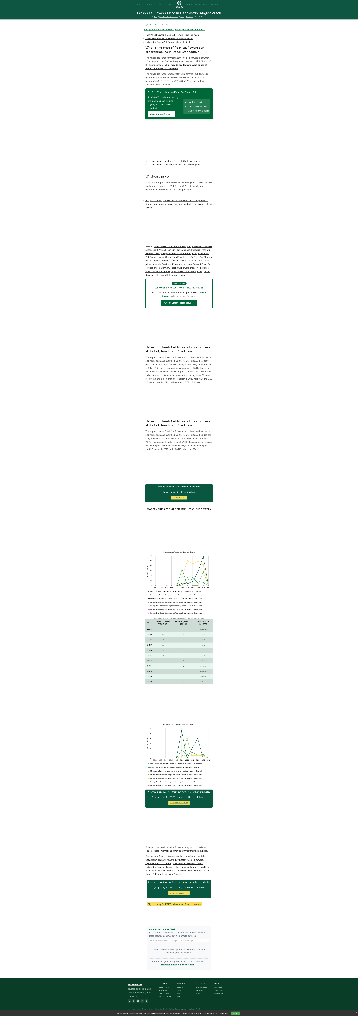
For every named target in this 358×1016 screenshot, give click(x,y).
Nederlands (191, 1009)
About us (180, 987)
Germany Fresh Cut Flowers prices (178, 268)
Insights (140, 4)
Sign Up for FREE (179, 497)
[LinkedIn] (129, 1001)
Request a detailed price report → (179, 964)
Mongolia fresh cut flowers (168, 874)
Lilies (204, 851)
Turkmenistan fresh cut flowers (188, 863)
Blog (178, 996)
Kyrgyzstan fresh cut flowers (189, 860)
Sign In (198, 4)
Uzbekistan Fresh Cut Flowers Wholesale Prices (169, 38)
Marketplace (151, 4)
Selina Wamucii (135, 984)
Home (155, 17)
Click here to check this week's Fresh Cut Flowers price (172, 164)
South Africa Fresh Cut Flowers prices (171, 250)
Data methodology (202, 987)
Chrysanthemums (190, 851)
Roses (148, 851)
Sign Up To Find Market (179, 803)
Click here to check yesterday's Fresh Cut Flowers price (172, 161)
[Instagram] (142, 1001)
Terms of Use (218, 990)
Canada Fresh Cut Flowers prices (169, 260)
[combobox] (179, 941)
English (214, 4)
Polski (198, 1009)
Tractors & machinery (165, 996)
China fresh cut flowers (186, 867)
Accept (235, 1013)
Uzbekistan (189, 17)
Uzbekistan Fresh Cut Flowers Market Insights (168, 42)
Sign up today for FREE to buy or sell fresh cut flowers (174, 904)
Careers (179, 990)
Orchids (177, 851)
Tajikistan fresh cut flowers (158, 863)
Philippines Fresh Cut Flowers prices (179, 253)
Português (158, 1009)
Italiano (171, 1009)
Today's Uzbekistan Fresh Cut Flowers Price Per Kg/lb (172, 35)
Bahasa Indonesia (180, 1009)
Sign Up (206, 4)
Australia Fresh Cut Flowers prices (169, 264)
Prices (182, 17)
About (170, 4)
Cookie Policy (218, 993)
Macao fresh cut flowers (174, 870)
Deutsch (151, 1009)
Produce (162, 4)
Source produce (164, 993)
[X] (133, 1001)
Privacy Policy (218, 987)
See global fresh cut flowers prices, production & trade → (174, 29)
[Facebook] (138, 1001)
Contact (189, 4)
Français (144, 1009)
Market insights (164, 987)
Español (165, 1009)
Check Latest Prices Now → (179, 303)
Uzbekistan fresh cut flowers (159, 867)
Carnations (166, 851)
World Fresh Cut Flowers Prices (169, 17)
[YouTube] (146, 1001)
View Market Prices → (161, 114)
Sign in (198, 993)
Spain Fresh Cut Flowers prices (186, 271)
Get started (199, 990)
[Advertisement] (179, 138)
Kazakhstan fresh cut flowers (159, 860)
